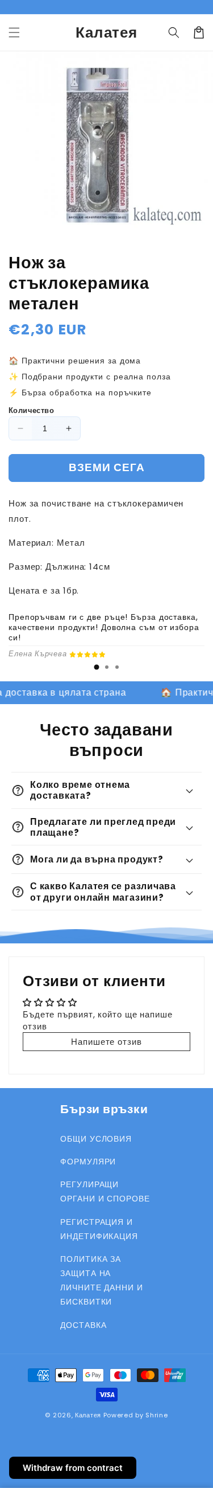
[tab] (96, 667)
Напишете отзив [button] (106, 1042)
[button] (14, 32)
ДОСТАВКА (83, 1325)
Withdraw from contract (73, 1467)
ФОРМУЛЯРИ (88, 1161)
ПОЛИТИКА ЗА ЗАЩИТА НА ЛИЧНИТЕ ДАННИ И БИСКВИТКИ (101, 1280)
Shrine (156, 1415)
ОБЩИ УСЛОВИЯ (96, 1138)
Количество (31, 410)
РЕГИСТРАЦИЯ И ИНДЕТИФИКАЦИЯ (99, 1229)
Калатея (88, 1415)
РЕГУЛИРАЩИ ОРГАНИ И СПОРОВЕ (104, 1191)
